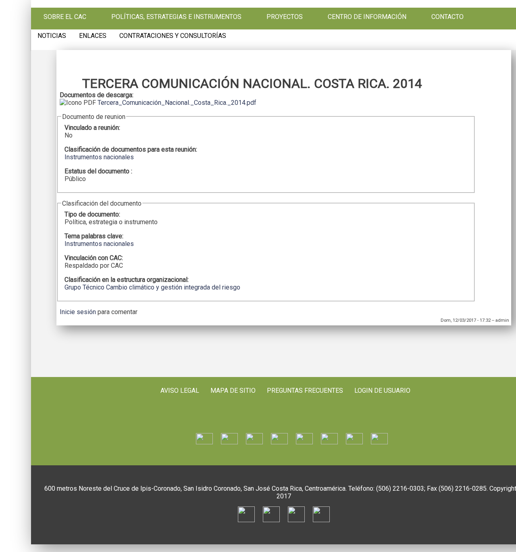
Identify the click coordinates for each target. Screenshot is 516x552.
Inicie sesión (78, 312)
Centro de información (367, 17)
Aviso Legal (179, 390)
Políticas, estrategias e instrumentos (176, 17)
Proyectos (284, 17)
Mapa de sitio (233, 390)
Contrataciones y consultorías (172, 36)
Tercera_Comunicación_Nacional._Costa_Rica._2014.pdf (177, 102)
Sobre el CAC (65, 17)
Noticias (51, 36)
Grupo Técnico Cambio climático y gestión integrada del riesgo (152, 287)
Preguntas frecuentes (305, 390)
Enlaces (92, 36)
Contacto (447, 17)
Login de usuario (382, 390)
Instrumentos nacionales (99, 157)
